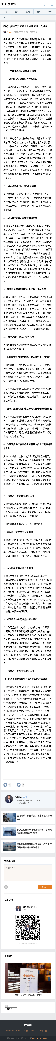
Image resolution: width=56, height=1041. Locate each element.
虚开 (17, 11)
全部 (5, 11)
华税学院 (43, 1030)
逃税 (39, 11)
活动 (50, 11)
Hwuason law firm (12, 1030)
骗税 (28, 11)
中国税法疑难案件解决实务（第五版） (28, 995)
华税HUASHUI (29, 1030)
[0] (5, 785)
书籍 (5, 17)
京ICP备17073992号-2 (40, 1038)
